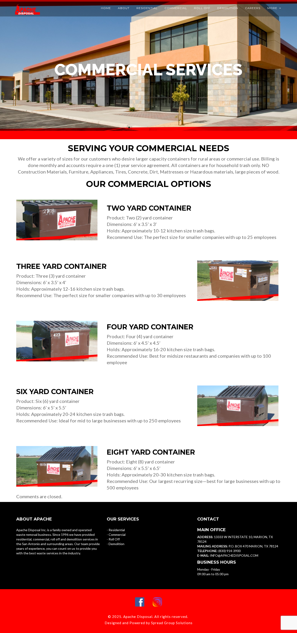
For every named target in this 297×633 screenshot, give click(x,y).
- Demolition (115, 544)
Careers (252, 8)
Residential (147, 8)
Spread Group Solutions (172, 623)
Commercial (176, 8)
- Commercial (116, 535)
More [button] (272, 8)
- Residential (116, 530)
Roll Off (202, 8)
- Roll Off (113, 539)
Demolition (227, 8)
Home (106, 8)
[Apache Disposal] (27, 6)
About (123, 8)
